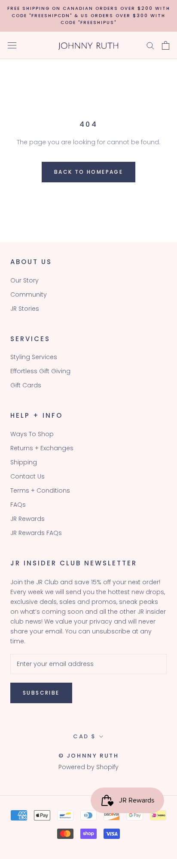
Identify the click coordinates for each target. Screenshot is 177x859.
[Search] (150, 45)
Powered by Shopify (88, 767)
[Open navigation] (12, 45)
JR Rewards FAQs (36, 533)
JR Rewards (27, 518)
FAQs (18, 504)
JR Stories (24, 308)
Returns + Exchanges (41, 448)
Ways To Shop (32, 434)
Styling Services (33, 357)
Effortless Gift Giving (40, 371)
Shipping (23, 462)
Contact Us (27, 476)
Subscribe (41, 692)
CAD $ (84, 736)
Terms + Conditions (40, 490)
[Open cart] (165, 45)
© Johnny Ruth (88, 756)
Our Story (24, 280)
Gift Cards (25, 385)
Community (28, 294)
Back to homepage (88, 171)
